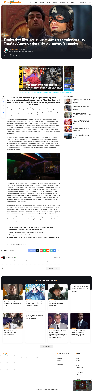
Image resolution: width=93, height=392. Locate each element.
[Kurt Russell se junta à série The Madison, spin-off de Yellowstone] (58, 292)
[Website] (59, 257)
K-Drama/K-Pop (76, 130)
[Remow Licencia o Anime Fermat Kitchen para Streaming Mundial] (13, 321)
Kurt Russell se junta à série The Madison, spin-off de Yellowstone (57, 303)
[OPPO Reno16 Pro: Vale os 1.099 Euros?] (68, 108)
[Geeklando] (12, 2)
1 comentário (22, 49)
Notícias (6, 35)
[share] (60, 68)
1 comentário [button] (53, 268)
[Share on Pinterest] (41, 250)
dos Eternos (14, 108)
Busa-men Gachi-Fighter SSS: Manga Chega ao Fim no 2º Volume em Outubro (35, 303)
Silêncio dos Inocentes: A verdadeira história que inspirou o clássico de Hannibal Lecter (34, 237)
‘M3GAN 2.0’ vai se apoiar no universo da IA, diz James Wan (26, 232)
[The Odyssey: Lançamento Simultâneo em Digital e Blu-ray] (68, 136)
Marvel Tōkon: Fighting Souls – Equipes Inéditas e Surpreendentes (35, 316)
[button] (83, 2)
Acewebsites (55, 389)
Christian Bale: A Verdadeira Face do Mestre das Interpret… (26, 229)
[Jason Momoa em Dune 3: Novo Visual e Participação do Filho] (13, 292)
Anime (74, 116)
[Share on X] (13, 55)
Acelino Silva (14, 49)
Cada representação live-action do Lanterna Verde (24, 235)
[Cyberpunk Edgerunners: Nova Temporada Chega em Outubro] (68, 122)
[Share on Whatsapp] (44, 250)
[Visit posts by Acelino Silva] (6, 50)
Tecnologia (75, 102)
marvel (24, 244)
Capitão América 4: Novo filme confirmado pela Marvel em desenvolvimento (31, 227)
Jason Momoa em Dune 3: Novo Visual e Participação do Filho (12, 303)
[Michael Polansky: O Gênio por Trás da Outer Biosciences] (68, 101)
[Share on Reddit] (47, 250)
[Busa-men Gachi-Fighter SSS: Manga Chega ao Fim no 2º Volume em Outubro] (35, 292)
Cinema (74, 137)
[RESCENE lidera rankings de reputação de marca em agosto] (68, 129)
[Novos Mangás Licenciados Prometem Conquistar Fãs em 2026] (68, 115)
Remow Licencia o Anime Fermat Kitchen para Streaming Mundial (11, 332)
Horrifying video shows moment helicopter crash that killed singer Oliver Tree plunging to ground (40, 68)
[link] (20, 68)
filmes (19, 244)
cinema (15, 244)
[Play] (69, 74)
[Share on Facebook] (10, 55)
